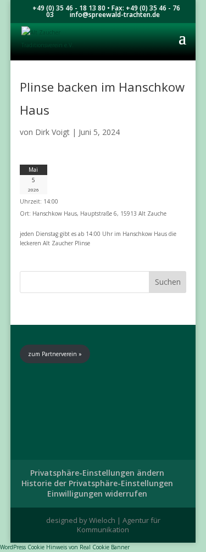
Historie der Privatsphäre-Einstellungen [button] (97, 483)
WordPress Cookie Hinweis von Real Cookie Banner (65, 547)
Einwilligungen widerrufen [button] (97, 493)
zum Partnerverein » (55, 354)
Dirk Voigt (52, 132)
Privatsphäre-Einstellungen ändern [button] (97, 472)
